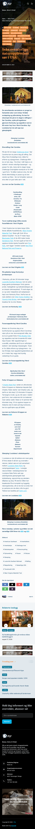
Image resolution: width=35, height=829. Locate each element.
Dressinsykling (22, 549)
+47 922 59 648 (12, 782)
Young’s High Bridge (9, 299)
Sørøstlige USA (20, 565)
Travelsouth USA (9, 569)
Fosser (18, 553)
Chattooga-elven (22, 152)
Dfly (15, 822)
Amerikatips (7, 545)
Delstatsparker (8, 549)
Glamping (6, 30)
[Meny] (32, 4)
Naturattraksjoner (9, 36)
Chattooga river (20, 545)
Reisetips (17, 38)
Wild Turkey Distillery (22, 297)
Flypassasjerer (7, 667)
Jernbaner (14, 30)
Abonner (7, 721)
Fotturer (27, 553)
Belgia (5, 630)
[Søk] (28, 3)
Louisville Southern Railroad (12, 282)
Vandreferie (21, 41)
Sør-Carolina (26, 38)
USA (14, 41)
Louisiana (6, 33)
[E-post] (12, 589)
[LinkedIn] (26, 584)
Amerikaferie (24, 541)
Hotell (4, 674)
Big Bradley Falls (25, 336)
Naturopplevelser (24, 36)
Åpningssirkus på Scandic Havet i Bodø (15, 686)
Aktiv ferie (7, 27)
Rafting (28, 561)
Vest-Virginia (7, 44)
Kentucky (22, 30)
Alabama (16, 27)
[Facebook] (5, 584)
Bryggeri (11, 630)
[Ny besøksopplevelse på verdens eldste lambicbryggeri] (17, 619)
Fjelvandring (7, 553)
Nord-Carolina (8, 38)
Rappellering (7, 565)
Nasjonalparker (16, 33)
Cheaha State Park (9, 385)
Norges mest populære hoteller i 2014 (14, 678)
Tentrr (17, 468)
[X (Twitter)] (12, 584)
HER (22, 184)
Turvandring (7, 41)
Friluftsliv (24, 27)
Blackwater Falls (8, 238)
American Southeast (10, 541)
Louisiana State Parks (15, 466)
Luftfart (5, 690)
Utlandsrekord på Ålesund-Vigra (13, 670)
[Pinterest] (19, 584)
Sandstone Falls (7, 241)
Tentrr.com (23, 491)
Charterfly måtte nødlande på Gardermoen (16, 693)
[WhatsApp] (5, 589)
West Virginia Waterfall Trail (12, 573)
